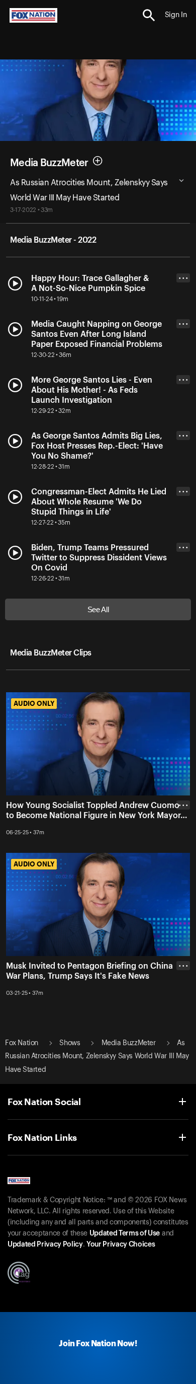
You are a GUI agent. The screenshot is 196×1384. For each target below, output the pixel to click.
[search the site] (149, 15)
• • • (183, 278)
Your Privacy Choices (120, 1244)
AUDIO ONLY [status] (34, 703)
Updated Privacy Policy (45, 1244)
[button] (149, 15)
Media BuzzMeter (49, 163)
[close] (183, 845)
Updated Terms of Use (124, 1233)
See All (98, 609)
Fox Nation (21, 1043)
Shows (69, 1043)
